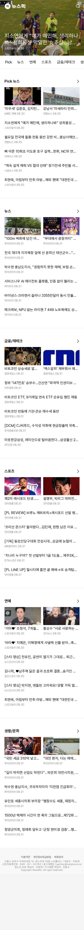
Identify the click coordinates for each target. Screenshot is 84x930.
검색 (78, 6)
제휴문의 (58, 857)
